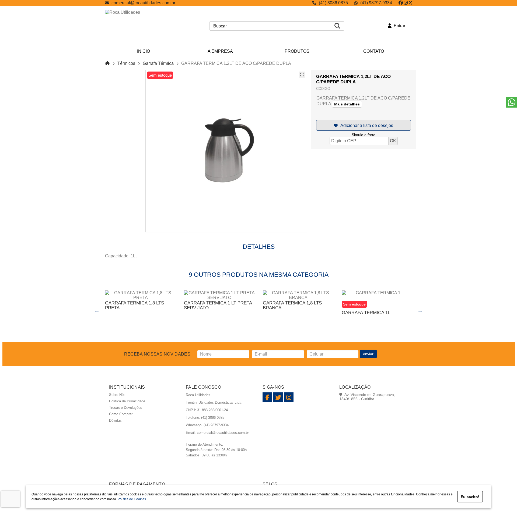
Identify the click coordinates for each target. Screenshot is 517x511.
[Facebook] (401, 3)
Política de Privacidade (127, 401)
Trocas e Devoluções (125, 408)
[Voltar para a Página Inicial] (107, 63)
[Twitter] (410, 3)
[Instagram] (406, 3)
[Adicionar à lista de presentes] (363, 125)
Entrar (398, 25)
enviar (368, 354)
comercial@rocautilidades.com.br (143, 3)
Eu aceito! (470, 497)
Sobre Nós (117, 395)
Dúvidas (115, 420)
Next (420, 310)
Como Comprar (120, 414)
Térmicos (126, 63)
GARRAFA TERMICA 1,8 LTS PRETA (134, 305)
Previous (97, 310)
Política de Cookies (131, 499)
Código (323, 89)
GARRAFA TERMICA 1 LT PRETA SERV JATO (218, 305)
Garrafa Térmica (158, 63)
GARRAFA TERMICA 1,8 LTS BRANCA (292, 305)
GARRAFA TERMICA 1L (366, 312)
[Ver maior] (302, 75)
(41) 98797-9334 (376, 3)
